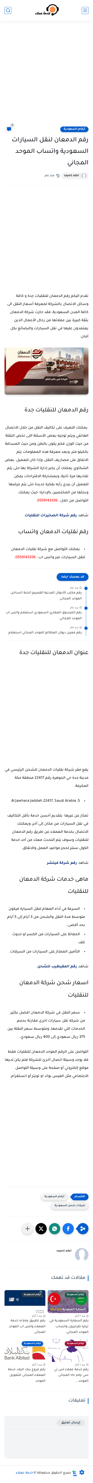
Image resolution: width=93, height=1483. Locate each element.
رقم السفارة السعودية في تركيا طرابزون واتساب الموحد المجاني (68, 1326)
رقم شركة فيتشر (62, 863)
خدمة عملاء (24, 1473)
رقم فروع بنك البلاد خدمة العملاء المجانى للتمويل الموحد (26, 1375)
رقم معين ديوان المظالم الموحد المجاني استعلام (45, 633)
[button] (68, 1228)
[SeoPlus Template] (74, 1473)
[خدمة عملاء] (46, 10)
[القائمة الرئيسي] (85, 10)
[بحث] (8, 10)
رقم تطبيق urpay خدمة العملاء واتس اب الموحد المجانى (27, 1326)
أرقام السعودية (74, 129)
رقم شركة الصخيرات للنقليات (51, 516)
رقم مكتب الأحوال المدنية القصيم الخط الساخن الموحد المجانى (46, 596)
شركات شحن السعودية (70, 1205)
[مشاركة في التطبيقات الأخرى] (27, 1228)
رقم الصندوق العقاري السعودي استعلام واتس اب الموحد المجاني (44, 616)
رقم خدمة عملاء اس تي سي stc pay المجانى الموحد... (71, 1375)
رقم (57, 967)
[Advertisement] (46, 76)
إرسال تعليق (70, 1422)
